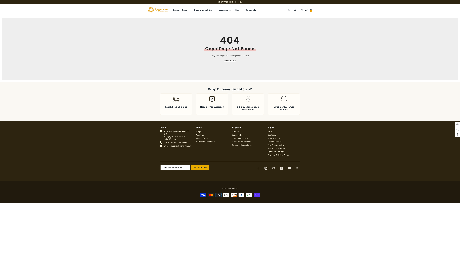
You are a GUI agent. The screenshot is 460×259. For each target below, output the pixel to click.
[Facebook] (258, 168)
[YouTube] (289, 168)
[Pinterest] (274, 168)
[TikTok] (282, 168)
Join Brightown (200, 167)
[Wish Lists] (306, 10)
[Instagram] (266, 168)
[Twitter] (297, 168)
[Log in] (301, 10)
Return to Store (230, 60)
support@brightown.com (180, 146)
